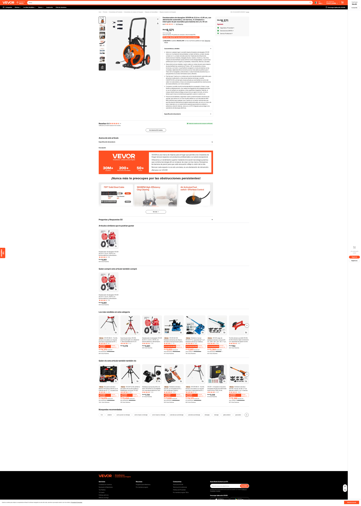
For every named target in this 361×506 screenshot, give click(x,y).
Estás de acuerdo (351, 502)
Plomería (105, 12)
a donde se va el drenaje (176, 415)
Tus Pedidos (102, 490)
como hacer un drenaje (158, 415)
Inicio (100, 12)
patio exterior (227, 415)
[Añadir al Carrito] (116, 246)
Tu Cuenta (101, 492)
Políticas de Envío (104, 495)
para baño (238, 415)
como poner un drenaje (123, 415)
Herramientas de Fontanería (115, 12)
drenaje (216, 415)
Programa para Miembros (143, 484)
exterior (110, 415)
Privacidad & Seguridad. (76, 502)
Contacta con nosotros (105, 484)
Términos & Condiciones (180, 487)
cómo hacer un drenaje (140, 415)
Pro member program (142, 487)
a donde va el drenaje (194, 415)
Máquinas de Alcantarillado (151, 12)
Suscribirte (244, 486)
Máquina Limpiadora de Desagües (168, 12)
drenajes (207, 415)
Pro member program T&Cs (181, 492)
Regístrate (354, 257)
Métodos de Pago (104, 497)
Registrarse (354, 260)
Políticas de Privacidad (179, 490)
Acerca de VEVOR (178, 484)
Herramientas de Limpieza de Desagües (133, 12)
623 (116, 125)
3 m (102, 415)
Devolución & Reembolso (106, 487)
